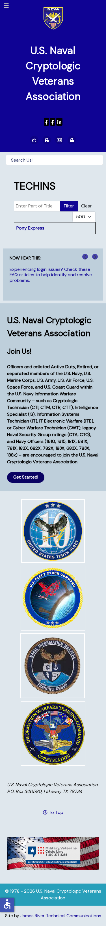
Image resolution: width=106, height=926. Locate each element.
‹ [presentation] (85, 257)
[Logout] (72, 140)
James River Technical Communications (60, 916)
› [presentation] (95, 257)
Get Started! (25, 477)
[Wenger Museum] (52, 122)
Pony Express (30, 228)
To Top (55, 812)
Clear (86, 206)
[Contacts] (59, 140)
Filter (69, 206)
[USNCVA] (46, 122)
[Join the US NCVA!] (34, 140)
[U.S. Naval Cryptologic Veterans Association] (53, 18)
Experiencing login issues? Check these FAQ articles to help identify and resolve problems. (51, 274)
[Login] (46, 140)
